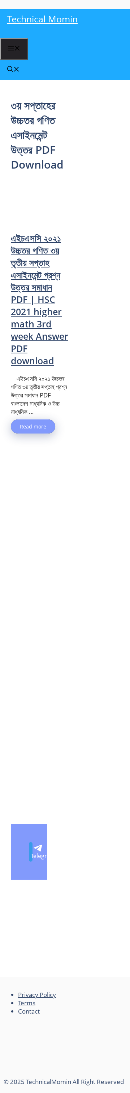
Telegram (31, 856)
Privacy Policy (37, 994)
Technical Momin (42, 19)
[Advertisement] (40, 201)
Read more (33, 426)
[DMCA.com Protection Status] (58, 1073)
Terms (26, 1003)
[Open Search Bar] (13, 70)
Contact (29, 1011)
